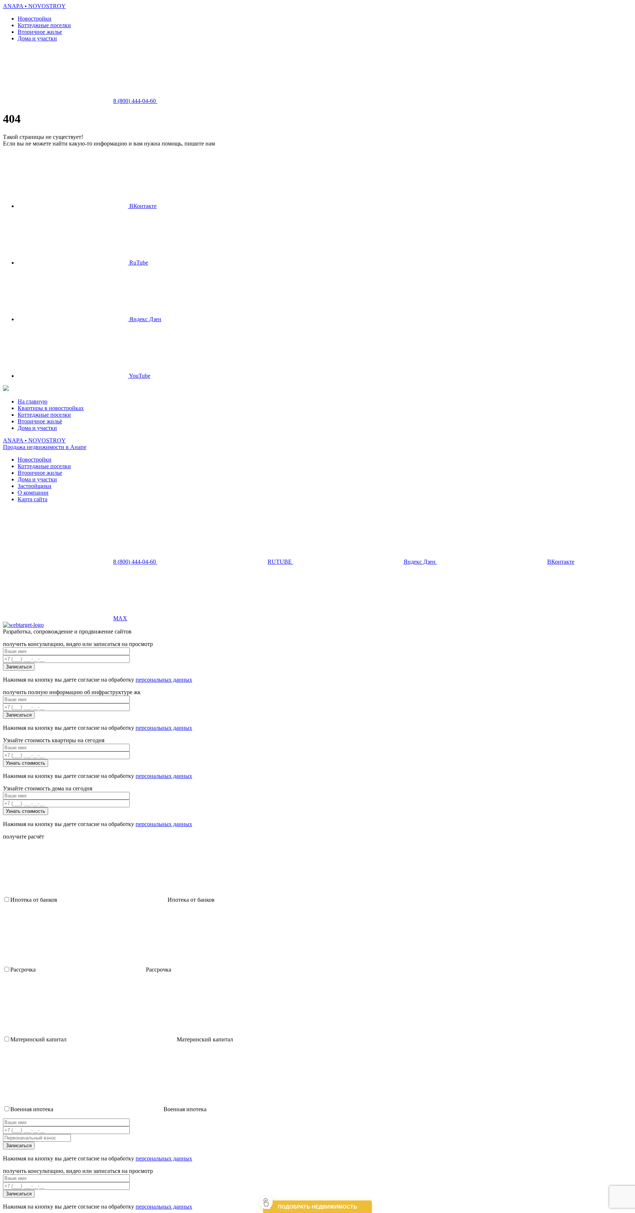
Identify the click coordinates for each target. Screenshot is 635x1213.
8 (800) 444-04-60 (135, 101)
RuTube (138, 262)
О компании (33, 492)
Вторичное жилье (40, 32)
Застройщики (34, 486)
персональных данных (164, 680)
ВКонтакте (142, 206)
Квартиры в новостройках (51, 408)
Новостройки (34, 18)
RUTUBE (280, 562)
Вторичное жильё (40, 421)
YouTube (139, 376)
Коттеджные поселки (44, 25)
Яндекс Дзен (144, 319)
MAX (120, 618)
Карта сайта (32, 499)
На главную (32, 401)
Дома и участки (37, 38)
